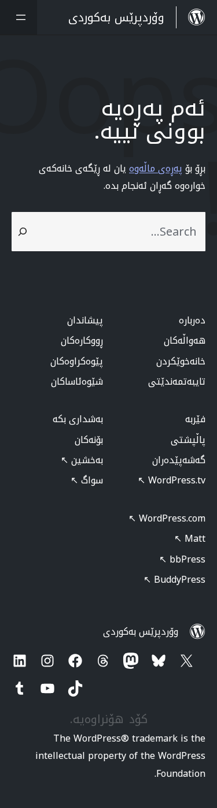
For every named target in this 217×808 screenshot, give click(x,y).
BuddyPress (174, 580)
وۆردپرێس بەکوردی (140, 632)
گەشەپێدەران (178, 460)
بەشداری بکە (78, 419)
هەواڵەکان (184, 340)
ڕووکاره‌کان (82, 340)
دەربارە (192, 320)
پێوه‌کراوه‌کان (76, 361)
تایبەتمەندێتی (176, 381)
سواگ (87, 480)
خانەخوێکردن (180, 361)
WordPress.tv (171, 480)
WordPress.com (166, 518)
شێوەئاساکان (77, 381)
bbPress (182, 559)
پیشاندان (85, 320)
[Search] (22, 231)
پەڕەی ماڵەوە (155, 168)
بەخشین (82, 460)
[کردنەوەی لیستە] (18, 17)
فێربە (195, 419)
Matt (189, 539)
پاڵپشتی (188, 440)
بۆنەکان (89, 440)
